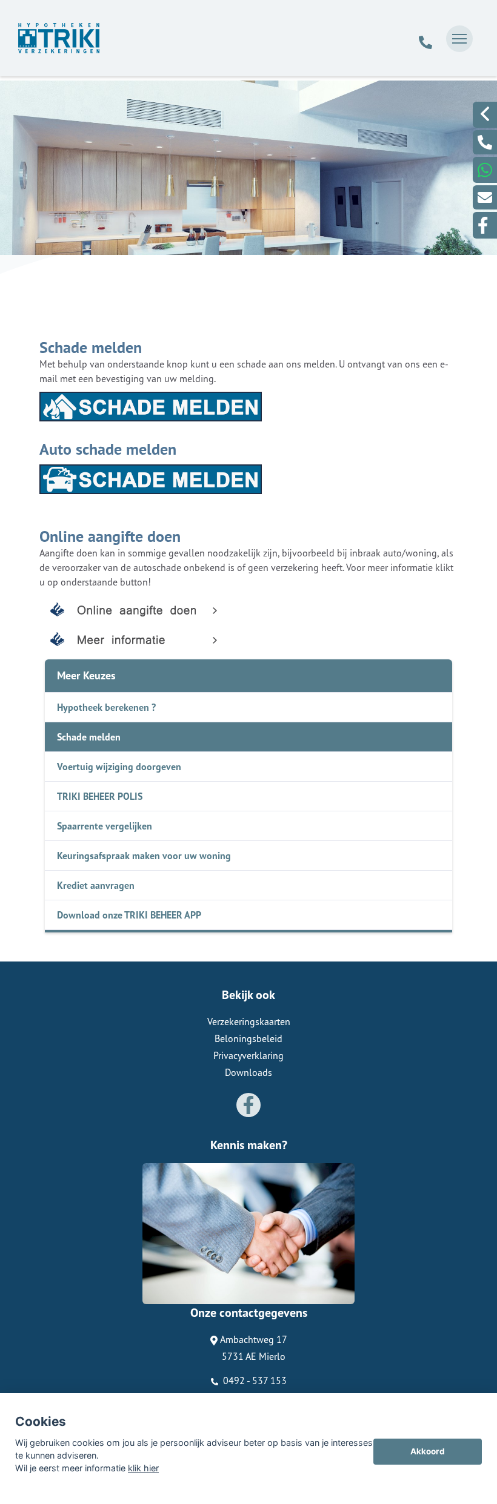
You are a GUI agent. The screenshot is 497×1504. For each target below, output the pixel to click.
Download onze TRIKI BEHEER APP (129, 915)
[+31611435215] (485, 170)
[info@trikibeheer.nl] (485, 197)
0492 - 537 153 (254, 1380)
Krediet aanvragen (96, 885)
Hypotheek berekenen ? (106, 707)
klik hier (143, 1468)
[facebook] (485, 225)
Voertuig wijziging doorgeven (119, 766)
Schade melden (89, 737)
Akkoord (427, 1451)
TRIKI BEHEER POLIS (99, 796)
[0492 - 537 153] (425, 38)
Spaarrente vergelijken (104, 826)
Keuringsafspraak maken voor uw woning (144, 855)
